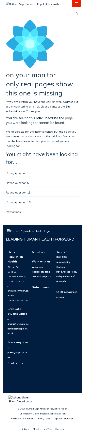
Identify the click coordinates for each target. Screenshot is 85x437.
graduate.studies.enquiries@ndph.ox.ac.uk (18, 329)
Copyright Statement (64, 418)
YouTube (48, 429)
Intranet (61, 297)
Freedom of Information (22, 418)
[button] (76, 3)
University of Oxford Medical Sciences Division (43, 413)
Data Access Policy (66, 271)
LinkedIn (25, 429)
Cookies (60, 267)
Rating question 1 (17, 173)
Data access (40, 287)
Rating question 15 (18, 192)
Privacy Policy (43, 418)
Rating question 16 (18, 202)
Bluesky (37, 429)
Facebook (59, 429)
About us (38, 252)
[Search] (77, 13)
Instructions (13, 211)
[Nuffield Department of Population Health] (32, 3)
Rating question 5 (17, 182)
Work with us (41, 261)
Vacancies (37, 267)
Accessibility (63, 262)
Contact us (15, 363)
